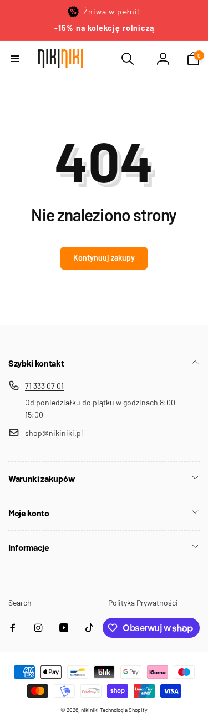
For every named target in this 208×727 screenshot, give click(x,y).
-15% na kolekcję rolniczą (104, 28)
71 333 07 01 (44, 385)
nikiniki (90, 709)
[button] (15, 59)
